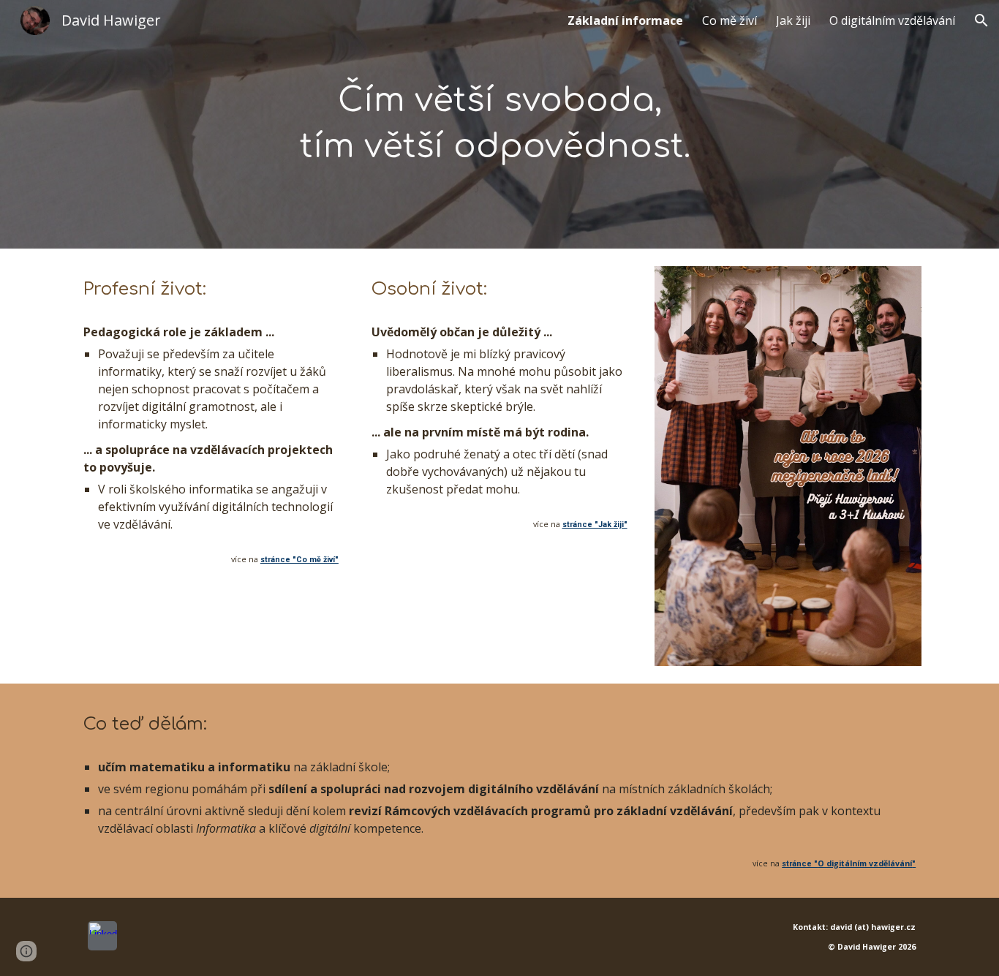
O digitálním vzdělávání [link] (892, 20)
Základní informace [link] (625, 20)
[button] (981, 20)
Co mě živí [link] (729, 20)
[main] (499, 123)
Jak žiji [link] (793, 20)
